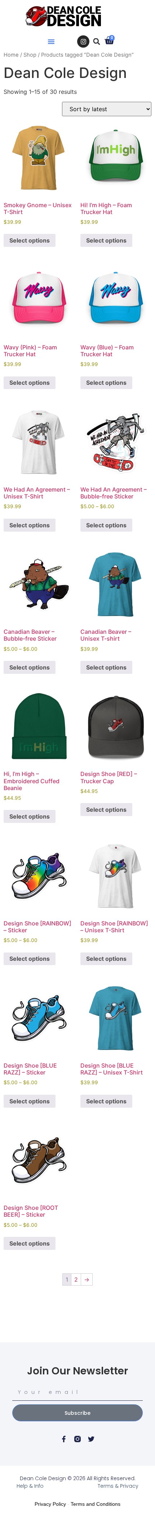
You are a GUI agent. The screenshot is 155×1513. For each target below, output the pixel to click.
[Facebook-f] (64, 1439)
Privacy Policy (50, 1504)
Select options (29, 240)
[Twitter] (91, 1439)
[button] (51, 41)
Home (11, 55)
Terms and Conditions (95, 1504)
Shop (29, 55)
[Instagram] (83, 41)
